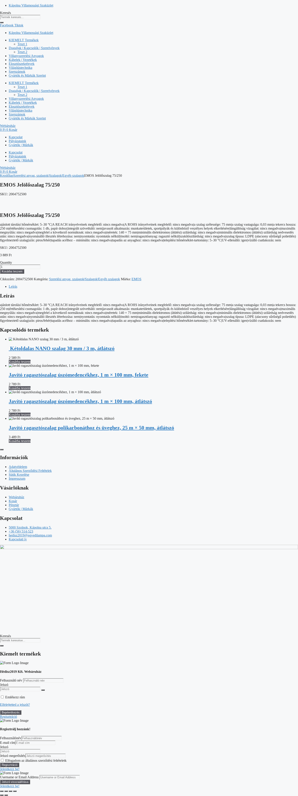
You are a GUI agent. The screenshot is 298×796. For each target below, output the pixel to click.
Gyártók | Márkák (21, 145)
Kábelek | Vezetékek (23, 60)
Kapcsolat (15, 137)
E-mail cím (7, 742)
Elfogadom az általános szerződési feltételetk (36, 760)
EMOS (136, 279)
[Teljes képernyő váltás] (6, 791)
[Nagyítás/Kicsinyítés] (1, 791)
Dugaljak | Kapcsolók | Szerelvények (34, 48)
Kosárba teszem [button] (20, 361)
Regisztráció (8, 716)
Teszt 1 (22, 44)
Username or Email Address (19, 777)
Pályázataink (17, 141)
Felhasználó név (11, 680)
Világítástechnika (20, 67)
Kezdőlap (6, 175)
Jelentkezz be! (9, 769)
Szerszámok (17, 71)
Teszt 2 (22, 52)
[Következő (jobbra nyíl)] (6, 795)
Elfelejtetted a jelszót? (15, 704)
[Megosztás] (10, 791)
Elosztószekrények (21, 64)
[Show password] (43, 690)
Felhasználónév (10, 738)
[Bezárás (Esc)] (15, 791)
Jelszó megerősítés (12, 756)
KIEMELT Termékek (24, 40)
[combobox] (20, 17)
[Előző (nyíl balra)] (1, 795)
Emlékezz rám (15, 697)
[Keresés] (1, 22)
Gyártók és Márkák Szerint (27, 75)
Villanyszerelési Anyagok (26, 56)
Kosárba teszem (12, 271)
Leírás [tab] (13, 286)
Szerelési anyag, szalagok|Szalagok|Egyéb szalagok (48, 175)
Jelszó (4, 685)
